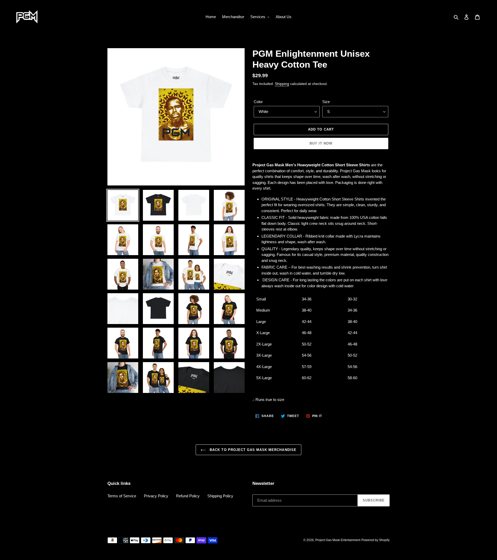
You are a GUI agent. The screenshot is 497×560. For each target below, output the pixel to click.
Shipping (282, 84)
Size (326, 101)
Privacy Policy (156, 496)
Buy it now (321, 143)
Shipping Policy (220, 496)
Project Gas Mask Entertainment (337, 540)
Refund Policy (188, 496)
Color (258, 101)
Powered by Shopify (375, 540)
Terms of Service (121, 496)
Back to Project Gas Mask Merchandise (252, 450)
